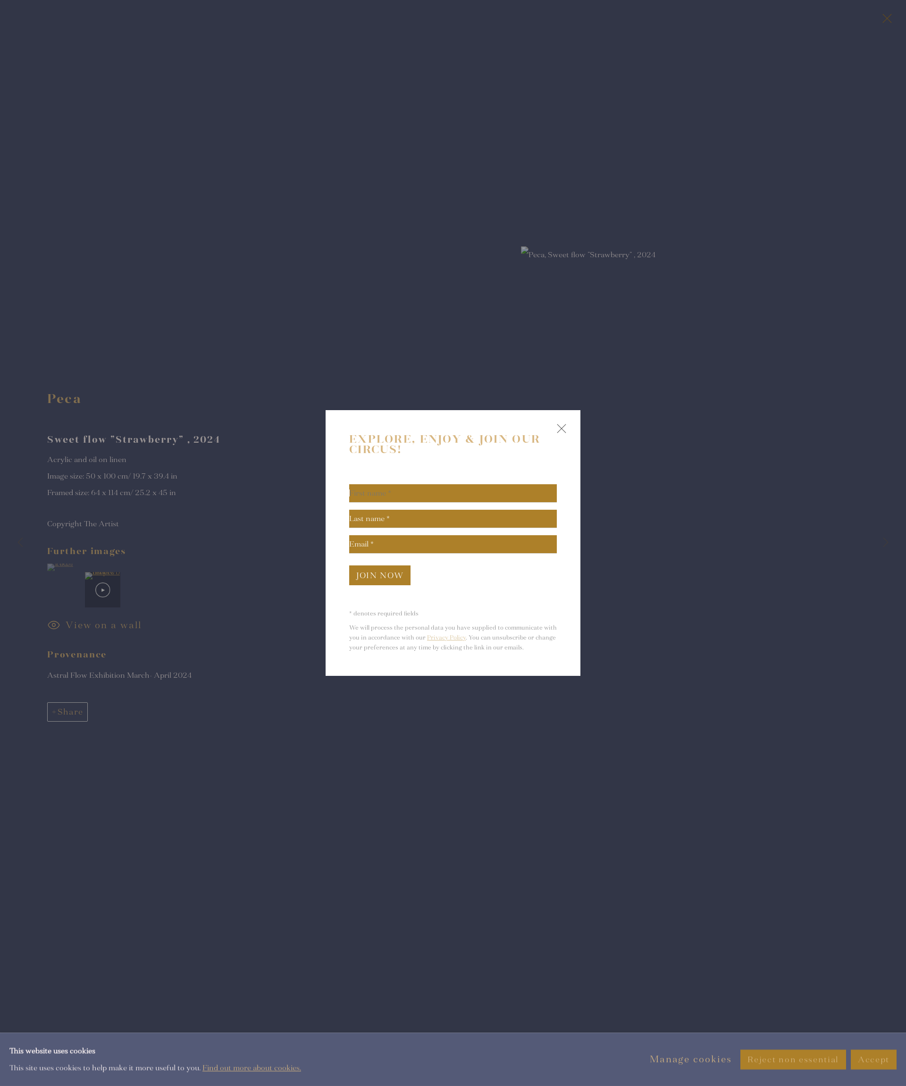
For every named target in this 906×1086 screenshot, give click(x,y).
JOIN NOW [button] (379, 576)
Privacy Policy (446, 637)
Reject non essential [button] (793, 1059)
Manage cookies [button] (691, 1059)
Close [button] (559, 432)
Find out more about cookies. (251, 1067)
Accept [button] (873, 1059)
